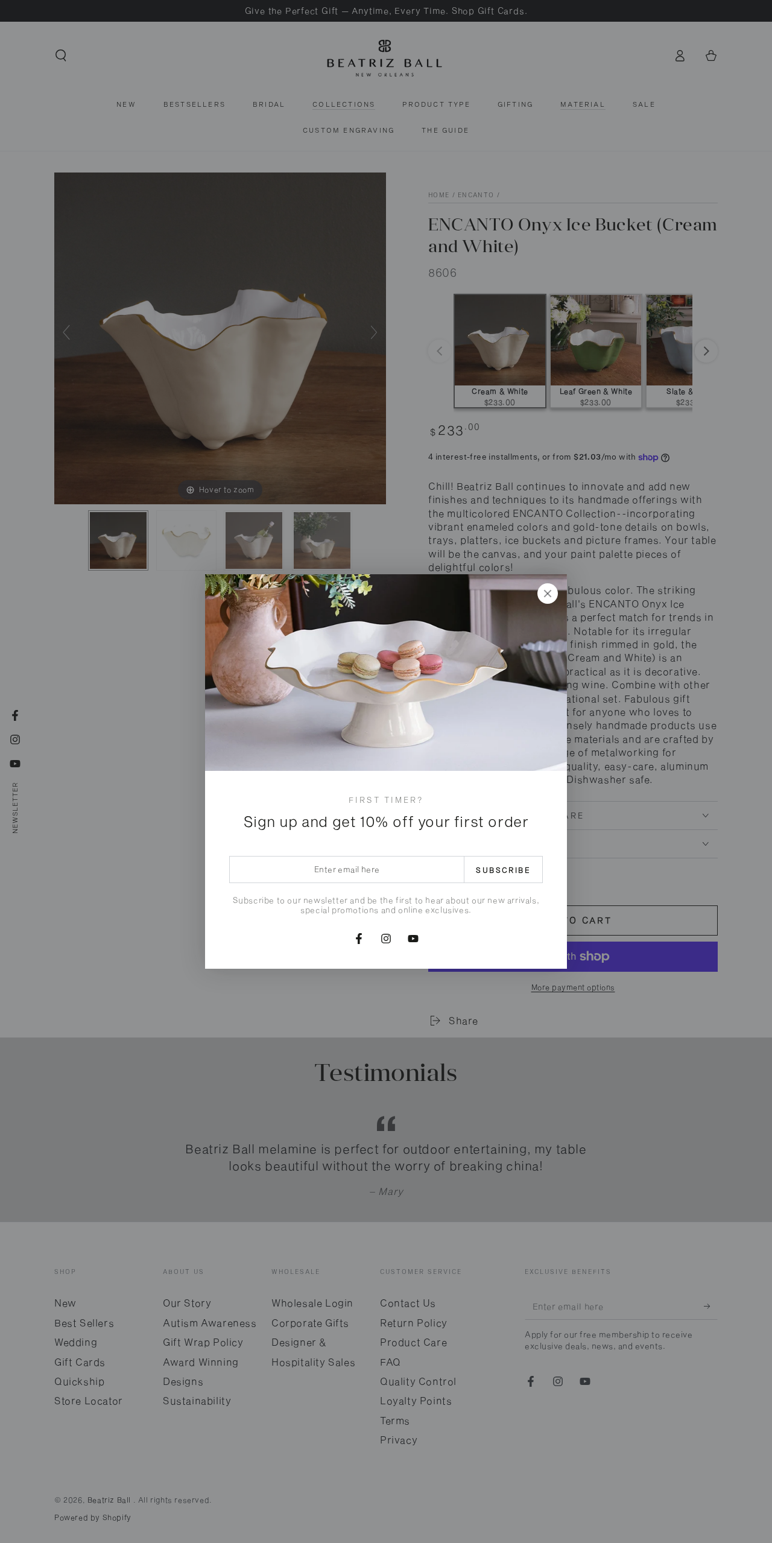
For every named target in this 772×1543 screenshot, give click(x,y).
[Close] (547, 593)
